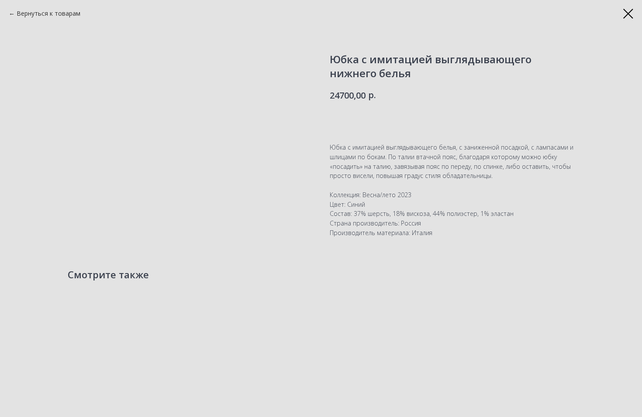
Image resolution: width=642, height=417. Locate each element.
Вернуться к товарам (48, 13)
